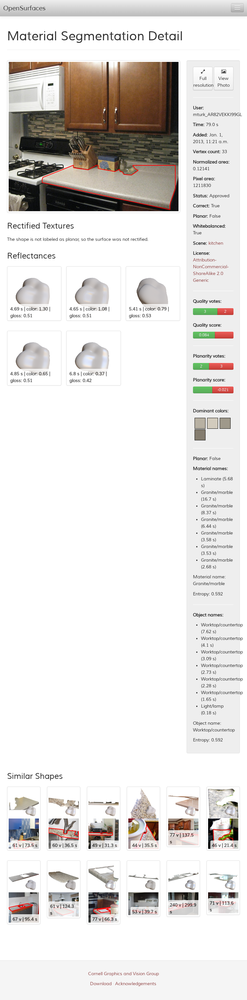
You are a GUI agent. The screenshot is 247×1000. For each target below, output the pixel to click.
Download (101, 983)
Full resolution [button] (203, 82)
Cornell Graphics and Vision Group (123, 973)
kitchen (215, 243)
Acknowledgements (135, 983)
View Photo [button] (223, 82)
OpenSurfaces (24, 8)
